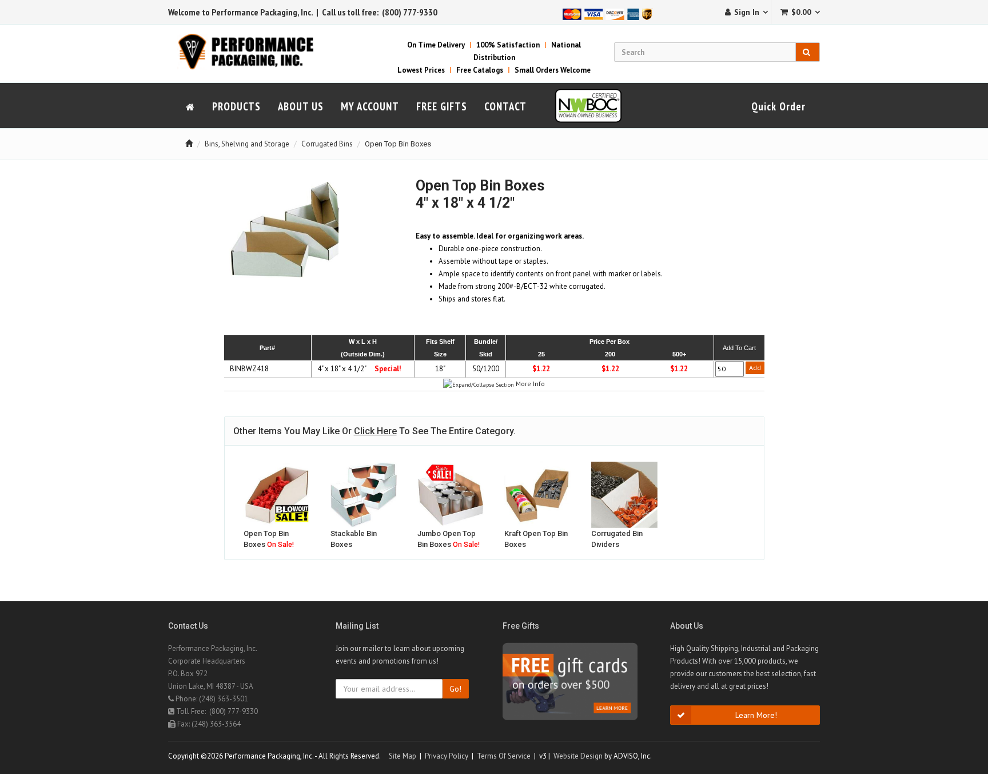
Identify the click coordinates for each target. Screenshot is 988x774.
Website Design (578, 756)
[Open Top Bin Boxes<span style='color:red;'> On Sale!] (277, 495)
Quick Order (778, 106)
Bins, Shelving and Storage (247, 144)
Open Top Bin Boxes (398, 144)
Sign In (746, 12)
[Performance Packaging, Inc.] (252, 51)
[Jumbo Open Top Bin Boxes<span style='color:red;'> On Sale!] (450, 495)
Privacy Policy (446, 756)
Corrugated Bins (327, 144)
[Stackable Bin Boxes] (363, 495)
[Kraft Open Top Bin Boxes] (537, 495)
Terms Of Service (504, 756)
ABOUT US (301, 106)
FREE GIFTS (441, 106)
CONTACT (505, 106)
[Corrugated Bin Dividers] (624, 495)
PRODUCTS (236, 106)
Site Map (402, 756)
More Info (530, 383)
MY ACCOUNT (370, 106)
